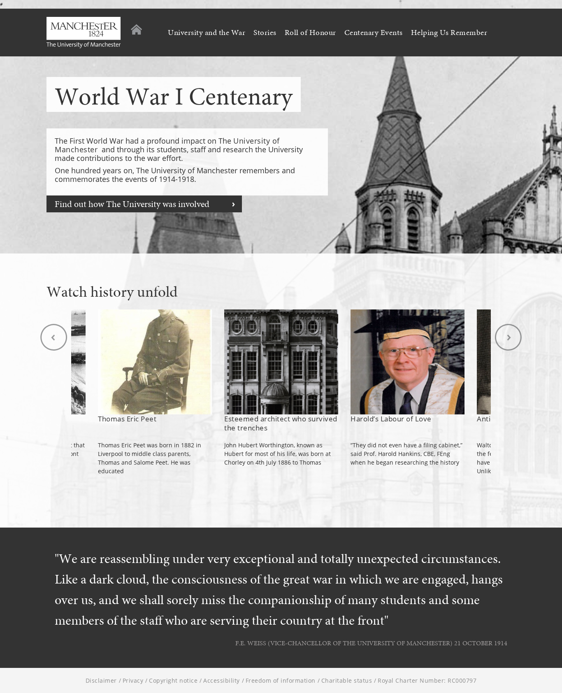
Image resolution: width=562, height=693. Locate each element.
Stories (264, 32)
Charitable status (346, 680)
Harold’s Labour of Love (391, 418)
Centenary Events (373, 32)
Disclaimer (101, 680)
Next (508, 337)
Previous (53, 337)
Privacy (133, 680)
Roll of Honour (310, 32)
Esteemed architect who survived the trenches (280, 423)
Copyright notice (173, 680)
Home (136, 29)
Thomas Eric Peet (127, 418)
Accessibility (221, 680)
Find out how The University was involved (132, 204)
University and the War (206, 32)
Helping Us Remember (449, 32)
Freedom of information (281, 680)
